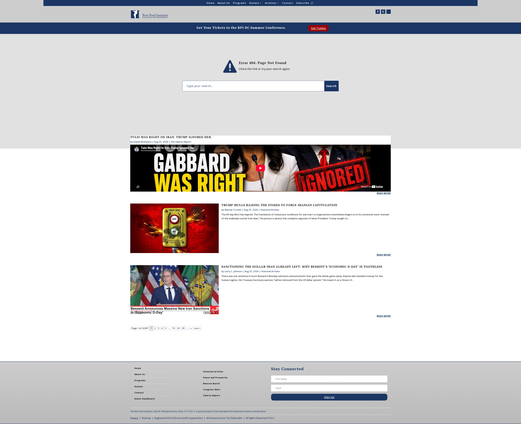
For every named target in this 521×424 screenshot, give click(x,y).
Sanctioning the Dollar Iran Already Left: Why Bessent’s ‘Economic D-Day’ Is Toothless (301, 267)
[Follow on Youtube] (388, 11)
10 (173, 328)
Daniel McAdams (142, 141)
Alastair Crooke (233, 209)
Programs (239, 3)
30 (183, 328)
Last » (197, 328)
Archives (271, 3)
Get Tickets (318, 28)
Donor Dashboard (144, 398)
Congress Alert (211, 389)
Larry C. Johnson (233, 271)
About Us (223, 3)
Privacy (134, 418)
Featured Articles (269, 209)
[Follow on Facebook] (378, 11)
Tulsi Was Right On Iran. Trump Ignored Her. (171, 137)
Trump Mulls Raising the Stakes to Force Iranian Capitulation (279, 205)
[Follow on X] (383, 11)
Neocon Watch (211, 383)
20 (178, 328)
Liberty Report (211, 395)
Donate (254, 3)
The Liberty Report (181, 141)
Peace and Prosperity (215, 377)
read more (384, 193)
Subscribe (302, 3)
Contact (287, 3)
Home (211, 3)
